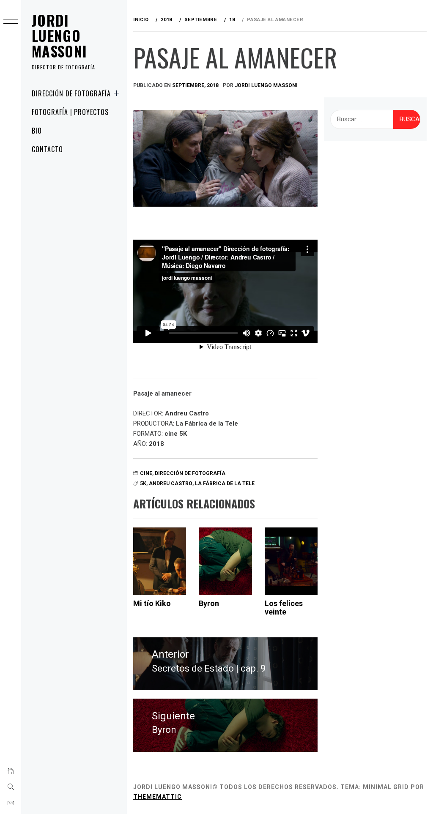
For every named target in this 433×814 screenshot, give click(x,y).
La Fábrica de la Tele (225, 483)
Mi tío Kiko (152, 603)
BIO (37, 131)
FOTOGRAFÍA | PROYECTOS (70, 112)
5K (143, 483)
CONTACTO (47, 149)
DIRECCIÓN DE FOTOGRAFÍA (71, 93)
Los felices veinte (284, 607)
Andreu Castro (170, 483)
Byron (209, 603)
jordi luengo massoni (266, 85)
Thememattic (157, 796)
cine (146, 473)
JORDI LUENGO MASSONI (60, 35)
